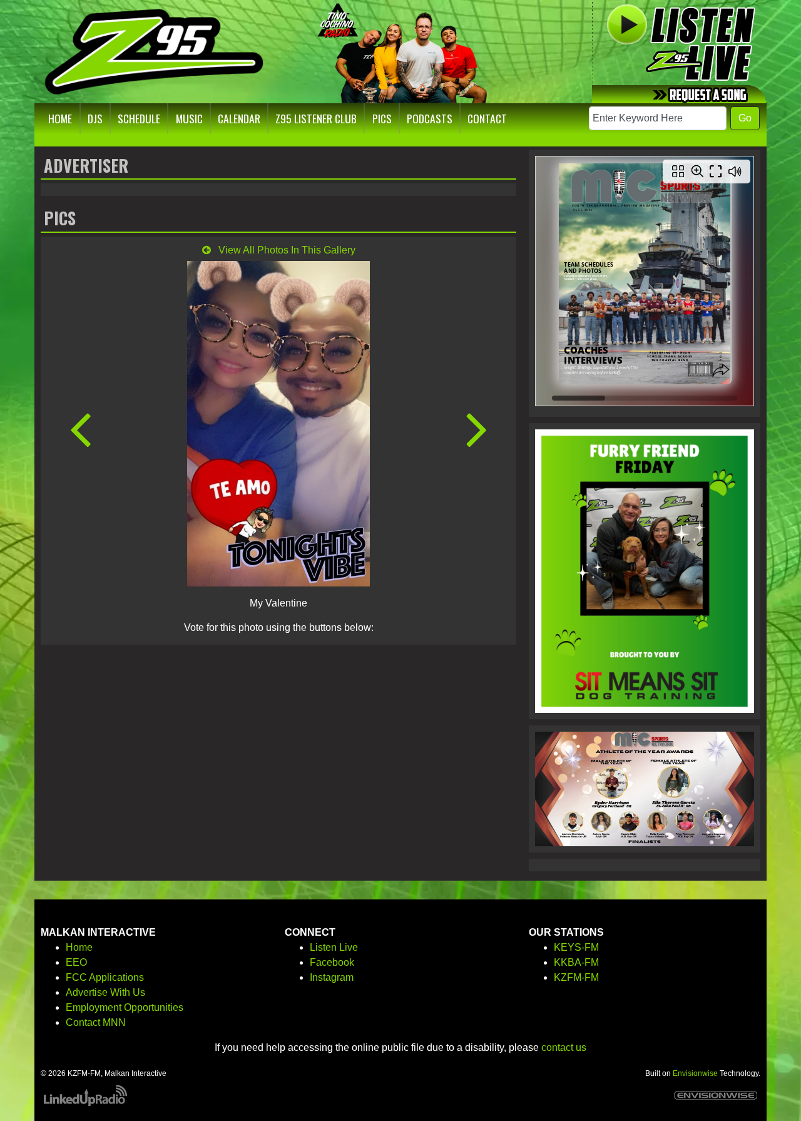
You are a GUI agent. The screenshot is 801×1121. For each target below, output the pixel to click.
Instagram (332, 977)
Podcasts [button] (429, 118)
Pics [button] (382, 118)
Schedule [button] (139, 118)
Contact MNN (96, 1022)
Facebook (332, 962)
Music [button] (189, 118)
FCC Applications (105, 977)
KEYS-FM (576, 947)
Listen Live (334, 947)
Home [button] (60, 118)
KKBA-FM (576, 962)
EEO (76, 962)
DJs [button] (95, 118)
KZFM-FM (576, 977)
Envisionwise (695, 1073)
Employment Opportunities (124, 1007)
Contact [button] (487, 118)
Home (79, 947)
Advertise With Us (105, 992)
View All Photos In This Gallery (285, 250)
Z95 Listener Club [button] (316, 118)
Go (745, 118)
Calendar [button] (239, 118)
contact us (563, 1047)
